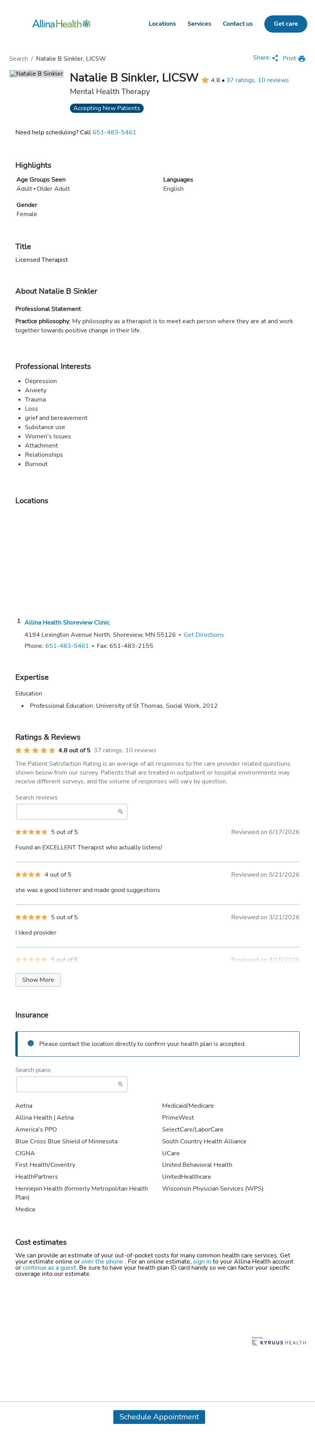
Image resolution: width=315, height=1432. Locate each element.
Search (18, 59)
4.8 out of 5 (74, 750)
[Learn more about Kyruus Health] (279, 1342)
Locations (162, 24)
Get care (286, 24)
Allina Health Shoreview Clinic (67, 622)
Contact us (238, 24)
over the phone (103, 1261)
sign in (203, 1261)
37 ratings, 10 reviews (257, 80)
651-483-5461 (114, 132)
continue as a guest (49, 1268)
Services (199, 24)
